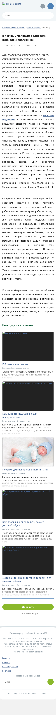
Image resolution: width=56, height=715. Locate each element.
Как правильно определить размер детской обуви (23, 523)
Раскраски (6, 368)
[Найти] (50, 15)
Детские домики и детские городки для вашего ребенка (26, 579)
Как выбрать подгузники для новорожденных (19, 415)
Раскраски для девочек (20, 368)
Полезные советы (8, 421)
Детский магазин (23, 529)
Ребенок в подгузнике (15, 364)
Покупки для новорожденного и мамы (25, 469)
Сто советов (21, 421)
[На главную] (16, 6)
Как (28, 421)
